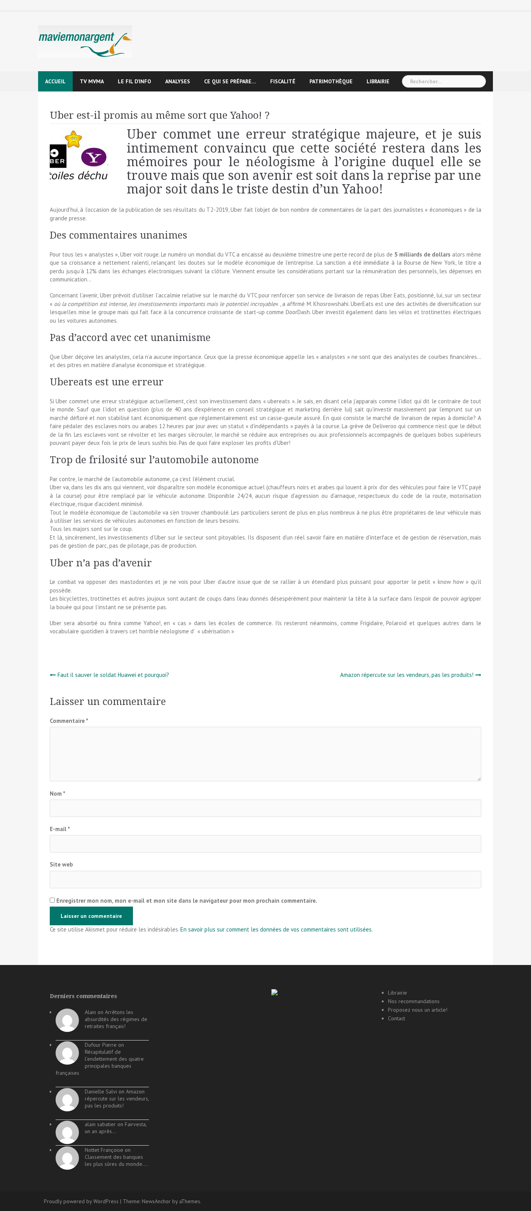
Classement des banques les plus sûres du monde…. (116, 1160)
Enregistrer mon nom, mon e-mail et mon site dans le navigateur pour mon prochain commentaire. (186, 900)
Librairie (378, 81)
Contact (396, 1018)
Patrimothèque (331, 81)
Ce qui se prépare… (230, 81)
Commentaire (69, 720)
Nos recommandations (414, 1001)
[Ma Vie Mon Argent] (85, 41)
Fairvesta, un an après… (116, 1128)
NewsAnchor (156, 1201)
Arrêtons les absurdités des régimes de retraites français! (116, 1019)
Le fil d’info (134, 81)
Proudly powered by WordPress (81, 1201)
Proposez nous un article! (417, 1009)
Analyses (177, 81)
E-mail (60, 829)
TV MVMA (92, 81)
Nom (57, 793)
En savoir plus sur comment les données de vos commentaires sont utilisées (276, 929)
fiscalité (282, 81)
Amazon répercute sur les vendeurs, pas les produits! (406, 674)
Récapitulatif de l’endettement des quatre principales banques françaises (100, 1062)
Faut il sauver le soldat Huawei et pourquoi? (113, 674)
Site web (61, 864)
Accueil (55, 81)
